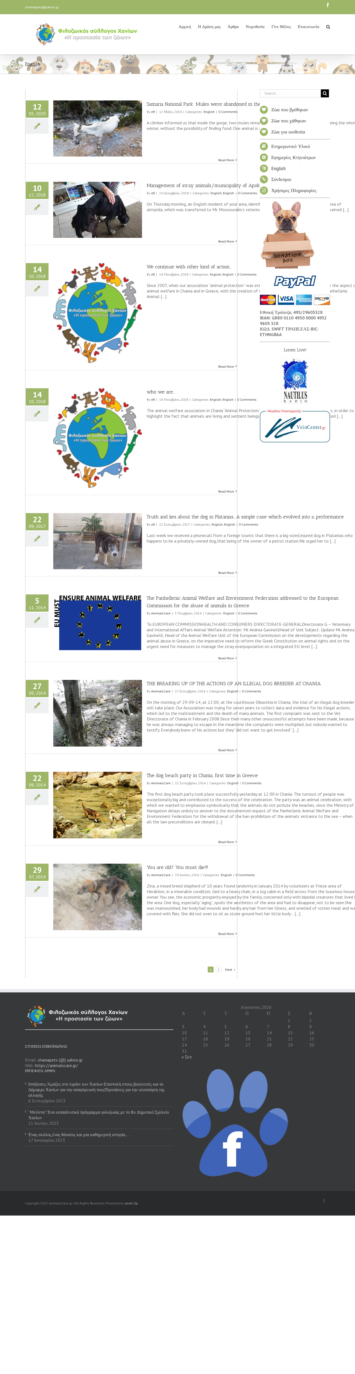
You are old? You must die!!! (177, 867)
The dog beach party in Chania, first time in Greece (202, 775)
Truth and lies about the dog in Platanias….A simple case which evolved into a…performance (245, 517)
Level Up (131, 1203)
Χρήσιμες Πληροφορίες (293, 190)
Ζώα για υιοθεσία (288, 132)
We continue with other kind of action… (189, 267)
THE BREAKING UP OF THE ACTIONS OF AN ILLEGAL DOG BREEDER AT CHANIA (234, 683)
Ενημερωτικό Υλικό (290, 146)
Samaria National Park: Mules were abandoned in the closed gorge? (220, 104)
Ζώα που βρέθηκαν (289, 110)
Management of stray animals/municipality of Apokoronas (210, 185)
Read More (226, 160)
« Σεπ (187, 1057)
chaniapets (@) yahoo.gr (60, 1060)
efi (153, 112)
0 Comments (228, 112)
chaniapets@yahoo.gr (42, 7)
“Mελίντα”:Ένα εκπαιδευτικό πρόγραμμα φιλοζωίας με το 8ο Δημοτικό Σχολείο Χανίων (98, 1114)
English (209, 112)
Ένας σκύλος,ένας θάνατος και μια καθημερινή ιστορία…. (78, 1134)
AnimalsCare (161, 613)
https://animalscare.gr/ (56, 1065)
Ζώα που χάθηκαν (288, 121)
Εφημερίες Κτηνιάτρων (293, 157)
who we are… (161, 392)
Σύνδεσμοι (281, 179)
